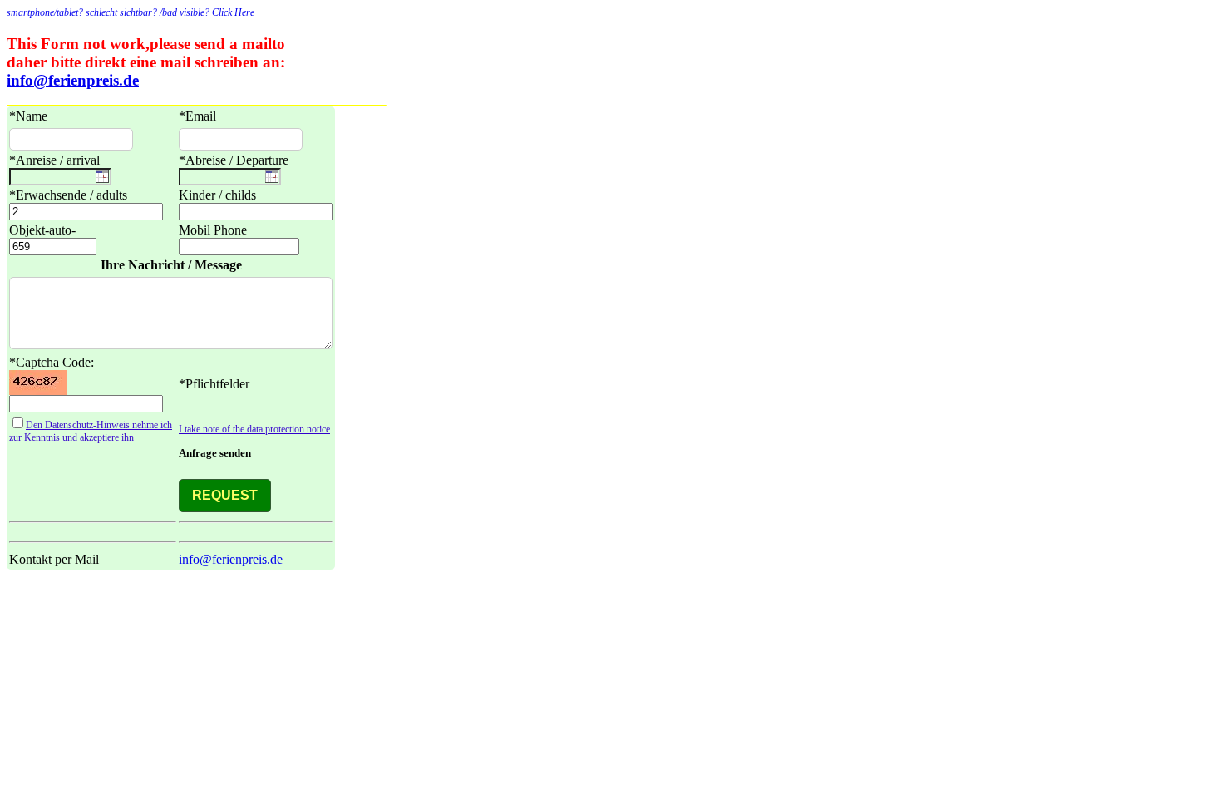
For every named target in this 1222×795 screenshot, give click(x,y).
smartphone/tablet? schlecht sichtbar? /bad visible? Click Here (130, 12)
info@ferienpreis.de (73, 80)
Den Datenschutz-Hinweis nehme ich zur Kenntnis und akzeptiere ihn (90, 431)
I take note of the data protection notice (254, 429)
